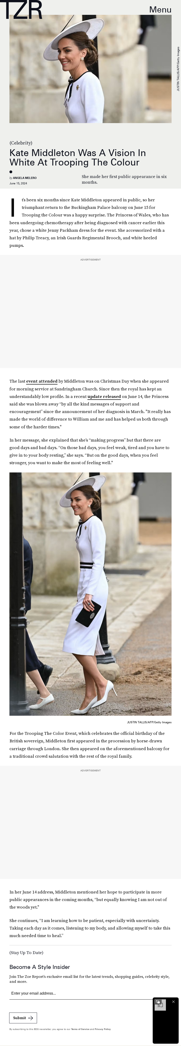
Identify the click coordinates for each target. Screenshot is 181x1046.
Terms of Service (80, 1029)
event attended (42, 381)
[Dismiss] (173, 1002)
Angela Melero (25, 178)
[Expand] (158, 1002)
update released (104, 396)
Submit (19, 1017)
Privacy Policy (103, 1029)
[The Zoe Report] (21, 9)
